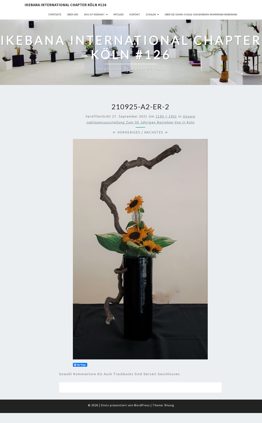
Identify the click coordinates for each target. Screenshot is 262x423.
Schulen (151, 14)
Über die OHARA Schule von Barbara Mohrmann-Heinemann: (201, 14)
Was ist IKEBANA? (94, 14)
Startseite (54, 14)
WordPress (142, 405)
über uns (72, 14)
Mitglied (119, 14)
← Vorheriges (126, 132)
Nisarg (169, 405)
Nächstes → (156, 132)
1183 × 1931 (166, 116)
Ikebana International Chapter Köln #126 (65, 4)
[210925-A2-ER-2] (140, 250)
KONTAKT (134, 14)
